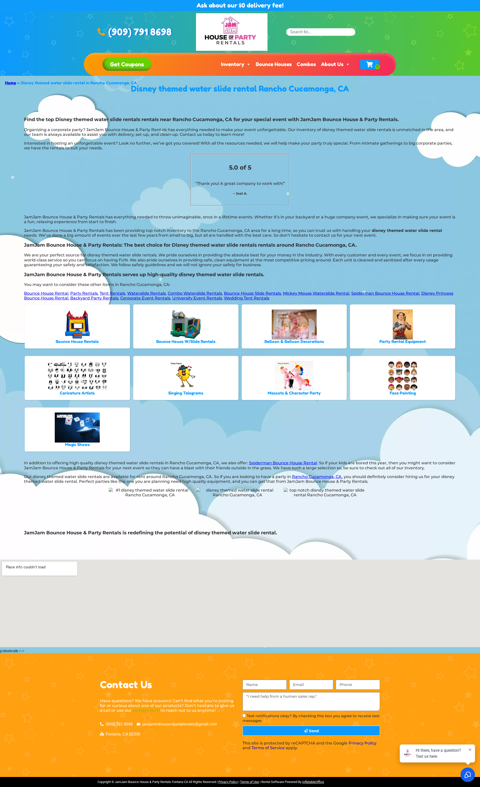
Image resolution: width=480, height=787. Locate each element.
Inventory (232, 64)
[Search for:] (320, 32)
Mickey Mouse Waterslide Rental (316, 293)
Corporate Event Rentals (145, 298)
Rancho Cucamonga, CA (317, 476)
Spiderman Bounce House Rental (385, 293)
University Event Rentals (197, 298)
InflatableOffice (313, 782)
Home (10, 82)
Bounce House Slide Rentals (252, 293)
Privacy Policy (362, 743)
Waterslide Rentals (146, 293)
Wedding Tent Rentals (246, 298)
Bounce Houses (274, 64)
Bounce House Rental (46, 293)
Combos (306, 64)
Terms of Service (268, 747)
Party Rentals (84, 293)
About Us (332, 64)
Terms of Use (249, 782)
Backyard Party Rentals (94, 298)
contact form (146, 710)
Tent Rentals (112, 293)
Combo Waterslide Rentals (195, 293)
